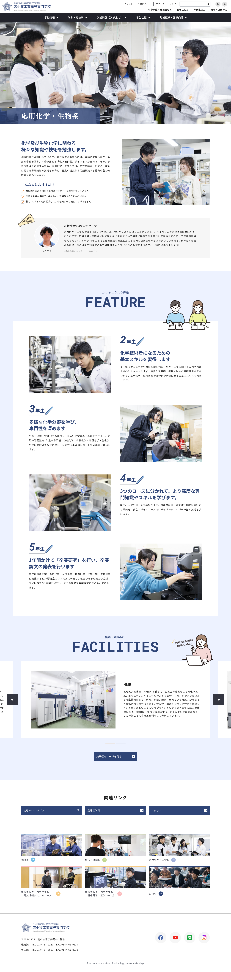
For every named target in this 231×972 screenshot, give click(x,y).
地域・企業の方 (219, 9)
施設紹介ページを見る (109, 756)
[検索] (208, 4)
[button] (12, 699)
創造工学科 (94, 810)
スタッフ (156, 810)
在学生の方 (183, 9)
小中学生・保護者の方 (160, 9)
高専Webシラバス (34, 810)
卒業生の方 (200, 9)
